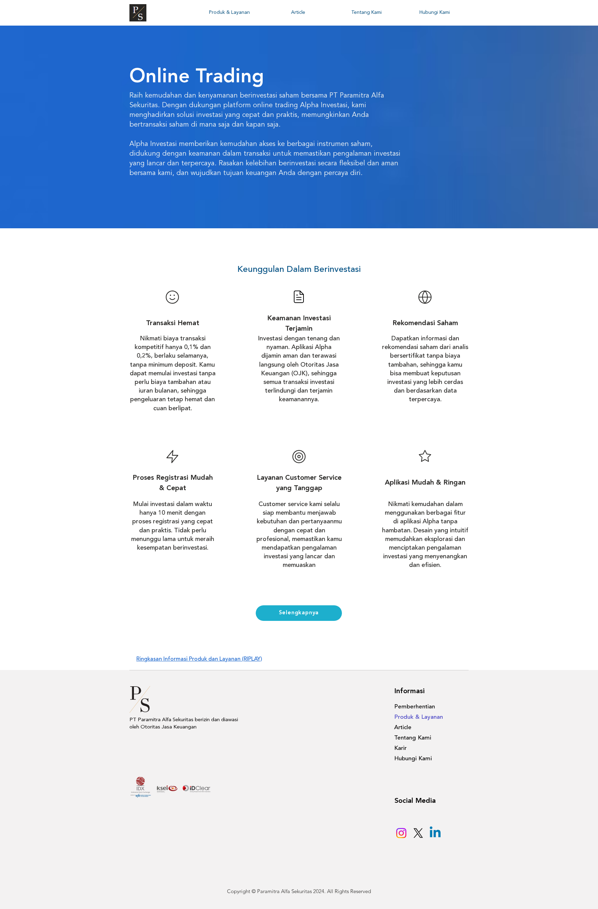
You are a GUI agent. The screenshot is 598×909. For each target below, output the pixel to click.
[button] (229, 12)
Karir (400, 748)
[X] (418, 833)
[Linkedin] (435, 833)
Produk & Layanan (418, 717)
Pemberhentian (414, 707)
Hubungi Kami (413, 759)
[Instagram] (401, 833)
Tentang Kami (412, 738)
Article (402, 728)
